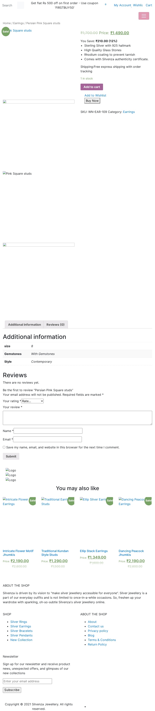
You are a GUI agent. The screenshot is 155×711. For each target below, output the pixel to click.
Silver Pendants (21, 635)
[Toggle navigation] (144, 16)
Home (7, 23)
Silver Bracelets (21, 631)
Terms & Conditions (102, 640)
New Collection (21, 640)
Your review (12, 407)
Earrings (18, 23)
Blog (91, 635)
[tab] (24, 325)
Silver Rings (18, 622)
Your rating (12, 401)
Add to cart (92, 87)
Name (8, 431)
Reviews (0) (55, 324)
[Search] (20, 5)
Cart (147, 5)
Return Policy (97, 644)
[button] (93, 95)
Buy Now (92, 101)
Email (8, 439)
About (92, 622)
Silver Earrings (20, 626)
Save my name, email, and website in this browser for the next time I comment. (62, 447)
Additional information (24, 324)
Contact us (96, 626)
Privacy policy (98, 631)
